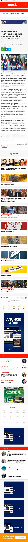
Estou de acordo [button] (20, 537)
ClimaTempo (24, 298)
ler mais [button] (4, 540)
